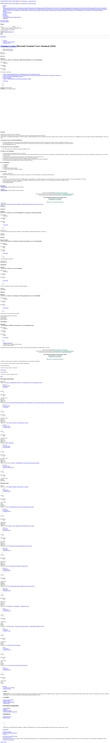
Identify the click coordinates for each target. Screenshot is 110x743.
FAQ (4, 6)
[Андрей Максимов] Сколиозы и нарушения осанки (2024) (21, 506)
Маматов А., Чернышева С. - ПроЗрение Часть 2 (18, 606)
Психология (5, 407)
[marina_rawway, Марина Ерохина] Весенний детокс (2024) (21, 525)
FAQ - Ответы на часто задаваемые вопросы (93, 10)
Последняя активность (16, 17)
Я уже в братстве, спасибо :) (7, 737)
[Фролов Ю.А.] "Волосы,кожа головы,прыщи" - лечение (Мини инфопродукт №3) (26, 626)
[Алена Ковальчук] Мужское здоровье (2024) (18, 566)
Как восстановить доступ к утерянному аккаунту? (36, 9)
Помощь (5, 11)
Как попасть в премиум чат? (19, 9)
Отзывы (5, 5)
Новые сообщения (7, 17)
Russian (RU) (6, 729)
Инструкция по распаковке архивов (36, 8)
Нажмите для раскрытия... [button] (8, 345)
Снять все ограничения (8, 699)
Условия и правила (7, 731)
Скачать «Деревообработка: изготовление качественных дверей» (17, 78)
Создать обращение (7, 12)
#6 (3, 340)
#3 (3, 256)
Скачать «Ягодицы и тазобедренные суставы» (13, 76)
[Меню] (1, 2)
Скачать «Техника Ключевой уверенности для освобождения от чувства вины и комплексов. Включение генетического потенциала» (32, 75)
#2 (3, 228)
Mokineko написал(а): (7, 343)
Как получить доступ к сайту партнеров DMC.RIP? (58, 9)
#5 (3, 311)
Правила (5, 709)
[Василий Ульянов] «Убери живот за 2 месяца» (18, 486)
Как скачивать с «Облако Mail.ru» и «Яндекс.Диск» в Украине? (27, 10)
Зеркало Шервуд (6, 708)
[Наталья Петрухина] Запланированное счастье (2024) (20, 545)
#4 (3, 283)
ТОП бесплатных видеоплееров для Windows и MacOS (77, 8)
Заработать (5, 18)
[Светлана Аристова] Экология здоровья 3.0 (17, 665)
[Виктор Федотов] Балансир (14, 645)
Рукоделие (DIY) (6, 447)
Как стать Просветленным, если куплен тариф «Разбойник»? (83, 9)
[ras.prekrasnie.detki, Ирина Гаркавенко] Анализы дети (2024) (21, 586)
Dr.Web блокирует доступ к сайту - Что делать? (54, 8)
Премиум (5, 14)
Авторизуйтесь (4, 187)
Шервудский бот (6, 701)
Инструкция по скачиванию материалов (19, 8)
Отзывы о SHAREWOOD (8, 702)
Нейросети (5, 387)
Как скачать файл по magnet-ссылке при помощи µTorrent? (53, 10)
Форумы (5, 13)
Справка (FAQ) (6, 703)
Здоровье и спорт (7, 427)
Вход (2, 34)
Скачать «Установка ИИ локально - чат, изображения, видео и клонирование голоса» (21, 74)
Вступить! (15, 736)
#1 (3, 85)
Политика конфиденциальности (10, 711)
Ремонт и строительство (8, 467)
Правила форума (6, 8)
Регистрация (3, 36)
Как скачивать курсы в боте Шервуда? (75, 10)
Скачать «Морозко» (7, 77)
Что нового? (5, 16)
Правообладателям (7, 710)
